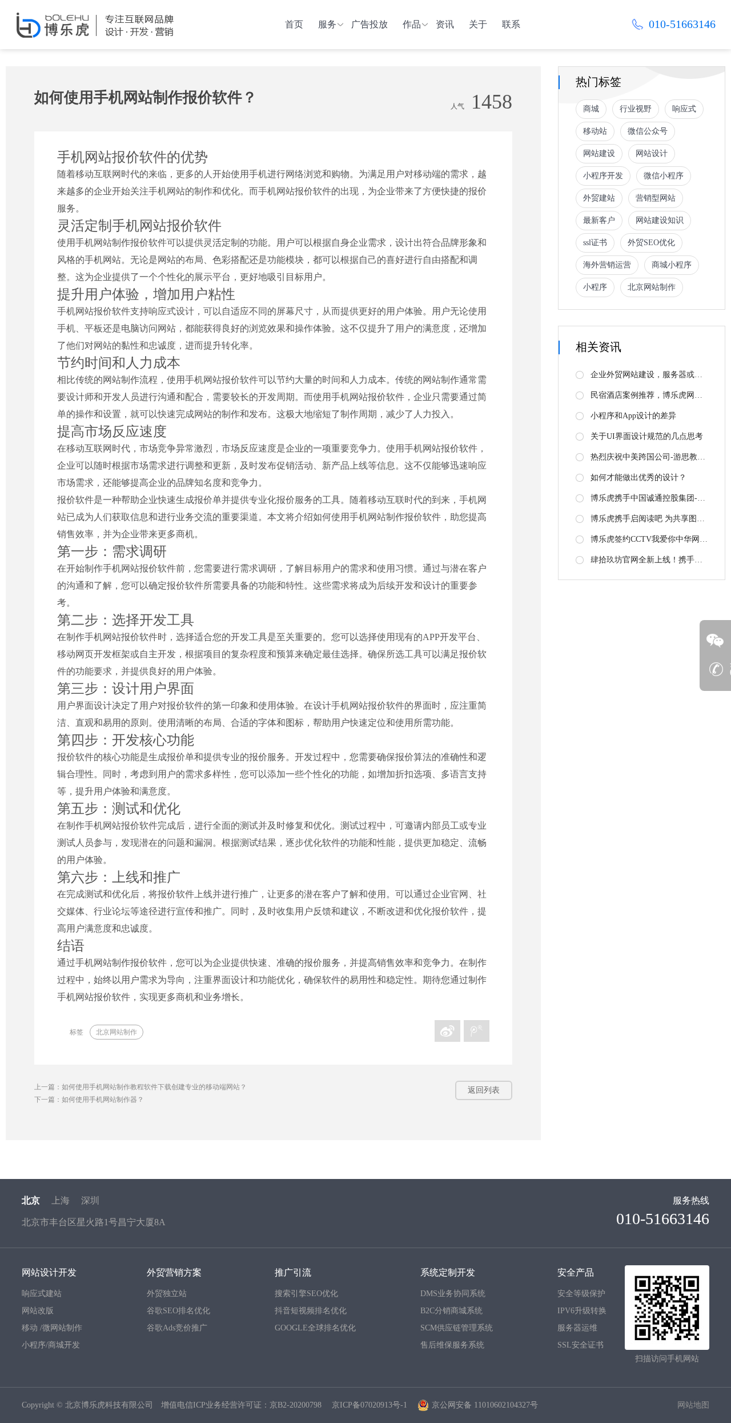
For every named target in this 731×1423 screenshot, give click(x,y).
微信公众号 (648, 131)
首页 (294, 24)
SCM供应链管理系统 (456, 1328)
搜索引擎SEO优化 (306, 1293)
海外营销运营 (607, 265)
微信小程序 (664, 175)
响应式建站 (42, 1293)
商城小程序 (672, 265)
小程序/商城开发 (51, 1345)
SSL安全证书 (580, 1345)
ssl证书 (595, 242)
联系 (511, 24)
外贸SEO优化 (651, 242)
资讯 (445, 24)
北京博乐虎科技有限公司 (109, 1405)
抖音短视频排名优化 (311, 1310)
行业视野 (636, 109)
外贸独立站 (167, 1293)
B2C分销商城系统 (451, 1310)
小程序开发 (603, 175)
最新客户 (599, 220)
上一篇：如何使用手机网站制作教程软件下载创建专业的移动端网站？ (140, 1087)
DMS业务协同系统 (452, 1293)
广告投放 (369, 24)
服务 (327, 24)
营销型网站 (656, 198)
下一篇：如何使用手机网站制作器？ (89, 1100)
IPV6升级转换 (582, 1310)
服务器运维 (577, 1328)
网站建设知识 (660, 220)
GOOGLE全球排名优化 (315, 1328)
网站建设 (599, 153)
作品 (412, 24)
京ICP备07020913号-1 (369, 1405)
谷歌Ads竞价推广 (177, 1328)
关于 (478, 24)
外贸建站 (599, 198)
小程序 (595, 287)
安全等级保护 (581, 1293)
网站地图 (693, 1405)
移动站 (595, 131)
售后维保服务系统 (452, 1345)
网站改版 (38, 1310)
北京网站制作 (116, 1032)
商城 (591, 109)
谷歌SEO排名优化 (178, 1310)
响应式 (684, 109)
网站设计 (652, 153)
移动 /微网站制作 (52, 1328)
